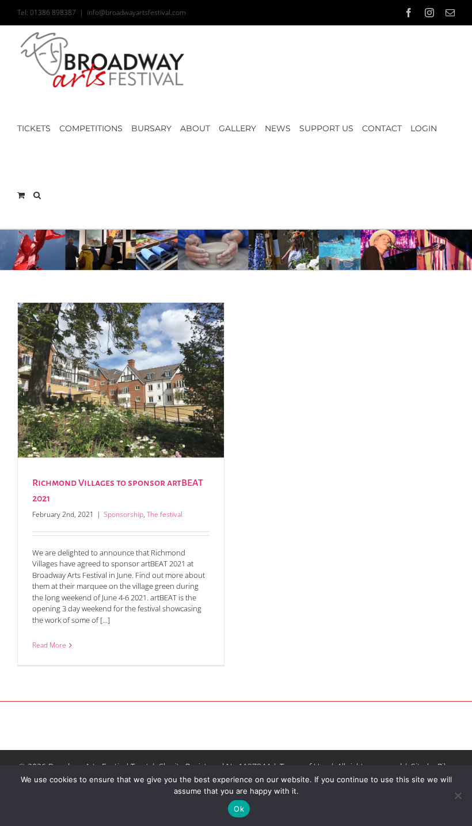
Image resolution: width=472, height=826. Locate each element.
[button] (37, 195)
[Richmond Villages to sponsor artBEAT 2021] (121, 380)
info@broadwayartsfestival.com (136, 12)
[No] (457, 795)
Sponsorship (123, 514)
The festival (164, 514)
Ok (239, 808)
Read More (49, 645)
